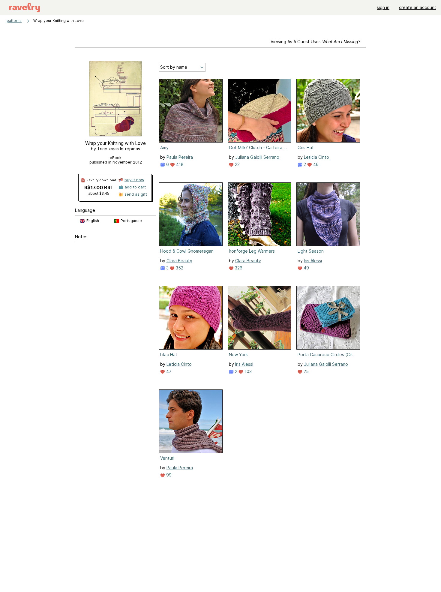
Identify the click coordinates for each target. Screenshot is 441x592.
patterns (14, 20)
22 (237, 164)
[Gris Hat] (328, 111)
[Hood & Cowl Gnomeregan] (191, 214)
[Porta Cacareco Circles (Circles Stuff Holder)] (328, 318)
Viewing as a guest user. (315, 41)
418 (179, 164)
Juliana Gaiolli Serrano (257, 157)
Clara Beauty (179, 260)
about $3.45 (98, 193)
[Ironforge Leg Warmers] (259, 214)
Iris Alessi (313, 260)
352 (179, 267)
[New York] (259, 318)
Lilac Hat (168, 354)
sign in (383, 7)
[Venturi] (191, 421)
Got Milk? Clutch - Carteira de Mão (259, 147)
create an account (417, 7)
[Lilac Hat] (191, 318)
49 (305, 267)
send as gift (135, 194)
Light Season (311, 251)
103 (247, 371)
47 (168, 371)
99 (168, 474)
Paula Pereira (179, 157)
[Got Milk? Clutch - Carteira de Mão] (259, 111)
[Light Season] (328, 214)
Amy (164, 147)
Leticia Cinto (316, 157)
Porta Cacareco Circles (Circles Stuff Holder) (328, 354)
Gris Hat (306, 147)
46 (315, 164)
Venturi (167, 458)
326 (238, 267)
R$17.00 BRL (98, 188)
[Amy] (191, 111)
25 (305, 371)
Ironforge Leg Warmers (252, 251)
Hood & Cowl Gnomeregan (187, 251)
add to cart (135, 187)
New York (238, 354)
